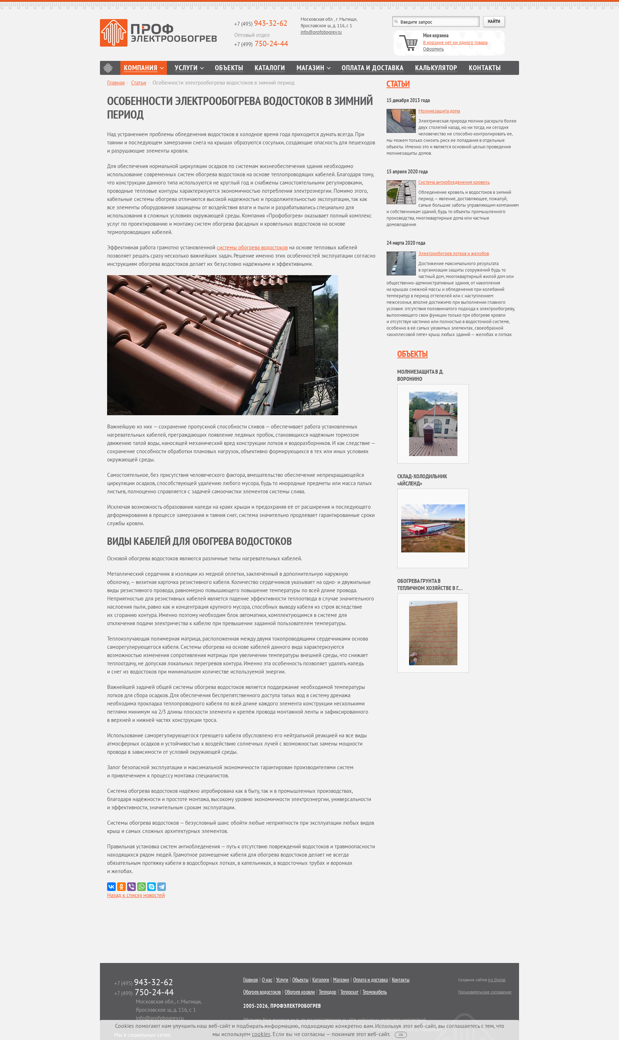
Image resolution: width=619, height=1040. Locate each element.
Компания (141, 68)
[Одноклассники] (121, 886)
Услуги (186, 68)
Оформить (433, 49)
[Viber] (131, 886)
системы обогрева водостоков (252, 247)
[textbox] (436, 21)
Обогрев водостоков (262, 992)
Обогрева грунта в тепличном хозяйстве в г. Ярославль (428, 588)
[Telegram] (161, 886)
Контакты (485, 68)
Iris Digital (496, 979)
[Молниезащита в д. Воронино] (433, 423)
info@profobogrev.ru (321, 32)
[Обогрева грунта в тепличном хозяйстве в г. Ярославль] (433, 632)
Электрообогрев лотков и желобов (453, 253)
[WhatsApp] (141, 886)
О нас (267, 979)
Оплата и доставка (373, 68)
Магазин (311, 68)
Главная (108, 68)
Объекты (229, 68)
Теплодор (327, 992)
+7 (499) (261, 44)
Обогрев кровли (300, 992)
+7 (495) (260, 23)
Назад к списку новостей (136, 895)
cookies (261, 1033)
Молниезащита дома (439, 111)
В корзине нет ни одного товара (455, 42)
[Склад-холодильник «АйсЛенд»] (433, 527)
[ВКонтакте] (111, 886)
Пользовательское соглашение (485, 992)
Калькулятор (436, 68)
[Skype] (151, 886)
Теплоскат (349, 992)
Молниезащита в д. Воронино (420, 375)
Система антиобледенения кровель (454, 182)
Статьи (138, 82)
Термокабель (375, 992)
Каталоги (270, 68)
